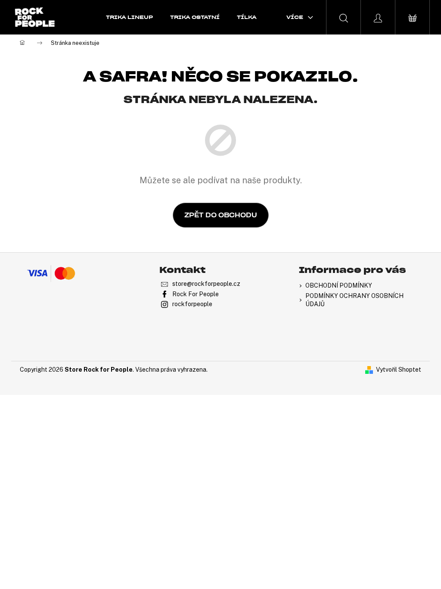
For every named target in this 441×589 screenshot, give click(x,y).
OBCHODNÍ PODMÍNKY (338, 285)
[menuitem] (129, 17)
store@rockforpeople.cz (206, 283)
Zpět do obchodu (220, 215)
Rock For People (195, 294)
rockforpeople (192, 304)
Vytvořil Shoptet (398, 369)
